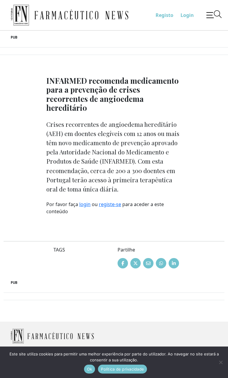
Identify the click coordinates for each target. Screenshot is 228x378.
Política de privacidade (122, 369)
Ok (89, 369)
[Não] (221, 362)
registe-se (110, 204)
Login (187, 15)
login (85, 204)
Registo (164, 15)
